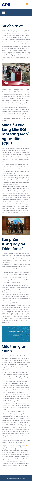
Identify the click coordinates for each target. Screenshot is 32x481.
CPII (27, 446)
